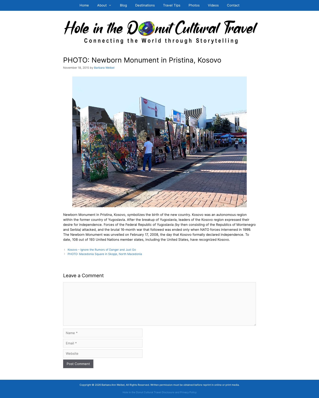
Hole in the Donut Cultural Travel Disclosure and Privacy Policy (160, 392)
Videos (213, 5)
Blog (123, 5)
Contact (233, 5)
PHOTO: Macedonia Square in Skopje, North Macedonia (105, 254)
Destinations (145, 5)
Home (84, 5)
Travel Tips (171, 5)
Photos (194, 5)
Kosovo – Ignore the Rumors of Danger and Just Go (102, 249)
